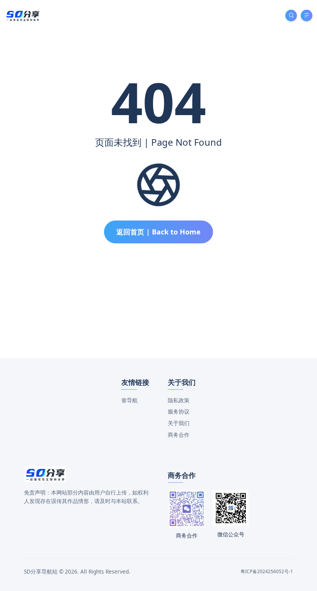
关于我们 (178, 423)
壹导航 (129, 400)
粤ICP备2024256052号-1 (266, 571)
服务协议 (178, 411)
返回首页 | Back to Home (158, 231)
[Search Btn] (291, 15)
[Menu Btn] (306, 15)
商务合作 (178, 434)
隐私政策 (178, 400)
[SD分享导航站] (22, 15)
